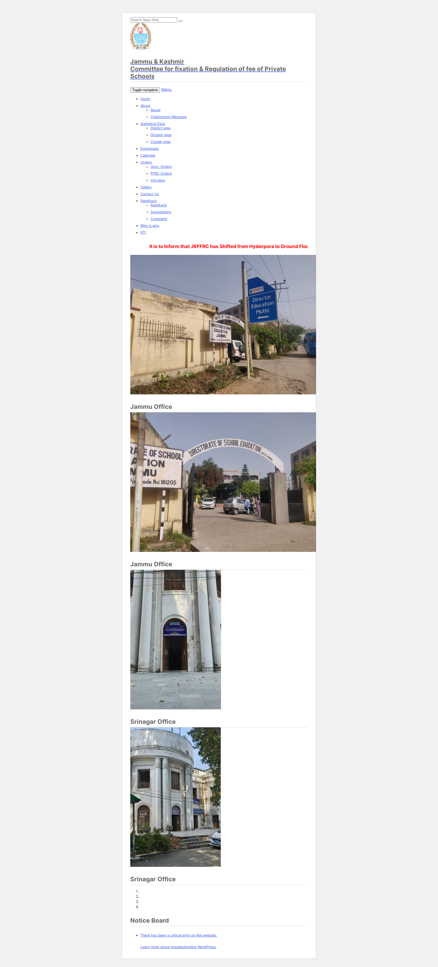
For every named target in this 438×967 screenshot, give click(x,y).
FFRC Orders (161, 173)
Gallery (146, 187)
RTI (143, 232)
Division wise (161, 135)
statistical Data (152, 123)
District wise (161, 128)
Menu (166, 89)
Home (145, 99)
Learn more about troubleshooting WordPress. (178, 947)
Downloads (149, 148)
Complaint (159, 219)
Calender (147, 155)
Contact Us (149, 194)
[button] (180, 21)
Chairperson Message (169, 117)
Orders (146, 162)
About (145, 105)
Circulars (158, 180)
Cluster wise (161, 141)
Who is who (149, 225)
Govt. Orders (161, 166)
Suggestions (161, 212)
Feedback (148, 201)
